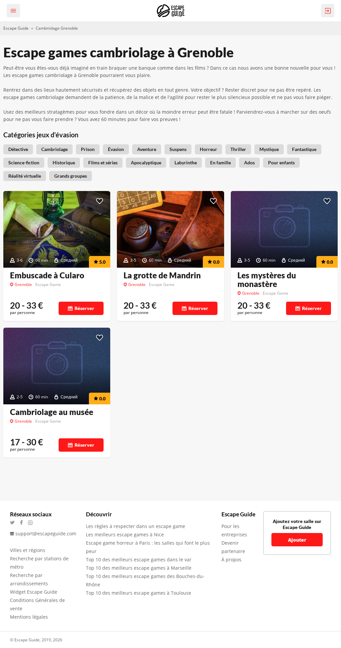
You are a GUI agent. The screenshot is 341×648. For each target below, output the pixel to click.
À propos (231, 559)
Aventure (146, 149)
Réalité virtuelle (24, 176)
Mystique (269, 149)
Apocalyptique (146, 162)
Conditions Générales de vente (37, 604)
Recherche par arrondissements (29, 579)
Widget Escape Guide (33, 592)
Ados (249, 162)
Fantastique (304, 149)
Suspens (178, 149)
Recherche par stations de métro (39, 562)
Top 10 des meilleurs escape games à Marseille (138, 568)
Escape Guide (16, 28)
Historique (64, 162)
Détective (18, 149)
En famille (220, 162)
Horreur (208, 149)
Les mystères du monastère (266, 279)
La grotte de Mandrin (162, 275)
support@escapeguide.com (45, 533)
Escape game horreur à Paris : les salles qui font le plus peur (148, 547)
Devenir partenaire (233, 547)
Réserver (84, 308)
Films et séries (103, 162)
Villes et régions (27, 550)
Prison (88, 149)
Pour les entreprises (234, 530)
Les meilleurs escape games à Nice (125, 534)
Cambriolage (54, 149)
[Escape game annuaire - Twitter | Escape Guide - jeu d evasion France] (14, 522)
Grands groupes (70, 176)
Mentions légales (29, 617)
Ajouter (297, 540)
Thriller (238, 149)
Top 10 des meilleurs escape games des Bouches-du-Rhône (145, 580)
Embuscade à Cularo (47, 275)
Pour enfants (281, 162)
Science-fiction (23, 162)
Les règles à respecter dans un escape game (135, 526)
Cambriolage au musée (51, 412)
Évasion (116, 149)
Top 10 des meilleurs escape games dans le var (138, 559)
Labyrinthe (185, 162)
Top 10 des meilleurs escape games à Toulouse (138, 593)
